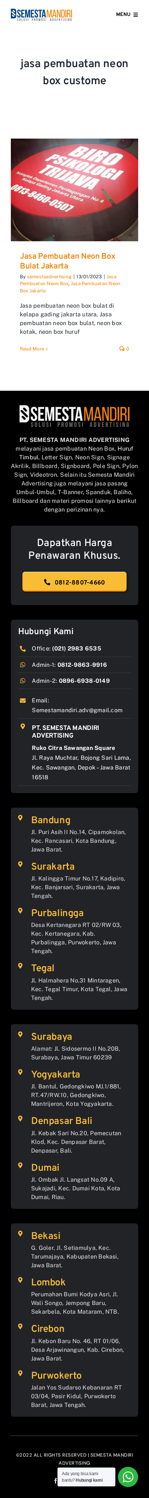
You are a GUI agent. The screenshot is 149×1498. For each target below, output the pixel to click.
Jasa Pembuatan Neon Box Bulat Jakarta (67, 261)
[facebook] (55, 1480)
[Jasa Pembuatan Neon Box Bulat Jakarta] (74, 190)
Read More (32, 349)
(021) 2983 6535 (76, 648)
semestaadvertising (49, 276)
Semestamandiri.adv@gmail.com (77, 710)
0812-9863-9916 (82, 664)
